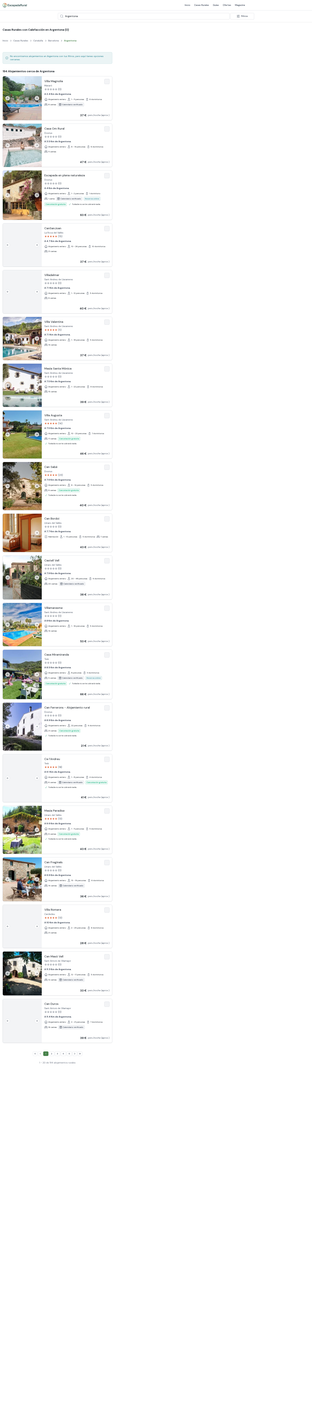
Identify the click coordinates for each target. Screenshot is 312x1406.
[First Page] (35, 1053)
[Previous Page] (40, 1053)
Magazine (240, 5)
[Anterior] (7, 98)
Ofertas (227, 5)
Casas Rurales (201, 5)
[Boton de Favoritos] (107, 81)
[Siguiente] (37, 98)
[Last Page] (80, 1053)
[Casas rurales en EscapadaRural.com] (15, 5)
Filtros (244, 16)
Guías (216, 5)
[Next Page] (74, 1053)
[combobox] (144, 16)
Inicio (187, 5)
